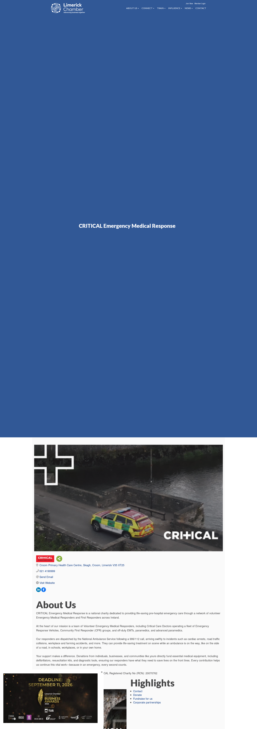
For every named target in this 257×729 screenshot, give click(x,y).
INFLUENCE (174, 8)
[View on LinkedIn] (38, 591)
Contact (137, 691)
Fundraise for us (142, 698)
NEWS (188, 8)
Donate (137, 695)
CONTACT (200, 8)
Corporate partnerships (147, 702)
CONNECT (147, 8)
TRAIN (160, 8)
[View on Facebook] (43, 591)
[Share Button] (59, 559)
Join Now (189, 3)
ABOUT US (131, 8)
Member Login (199, 3)
